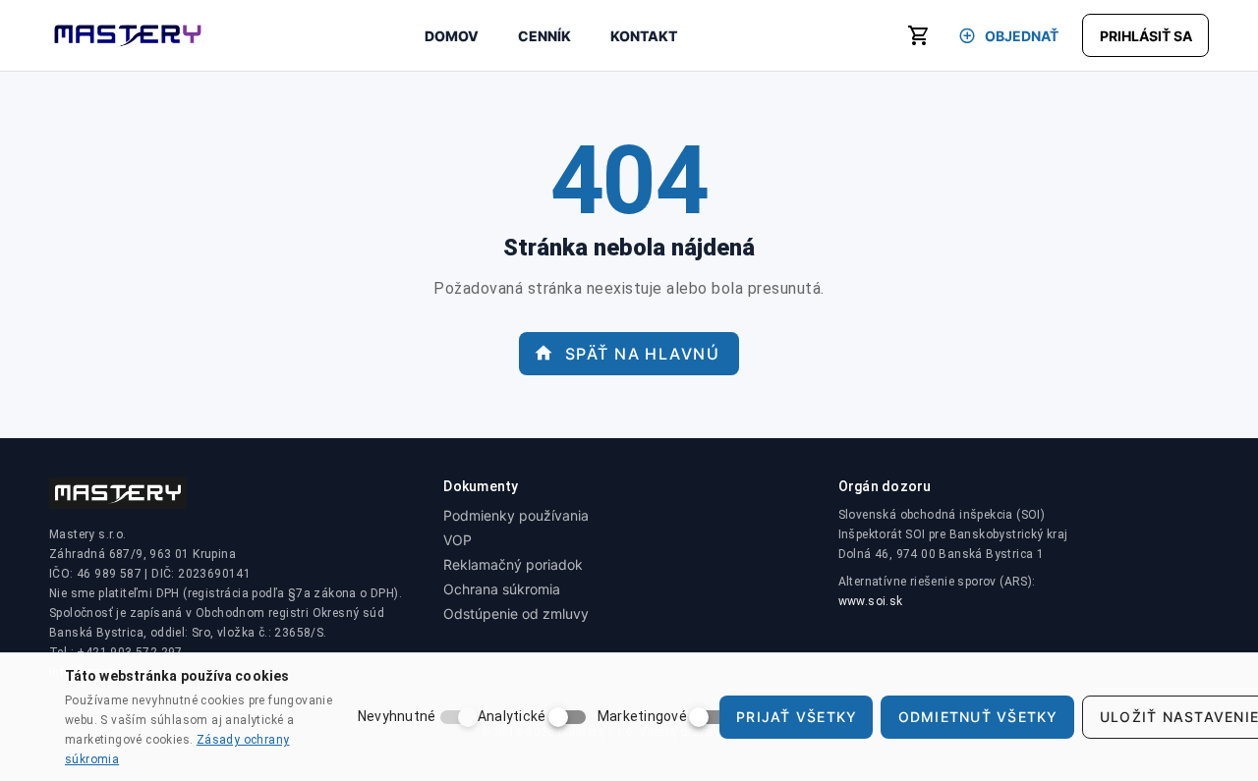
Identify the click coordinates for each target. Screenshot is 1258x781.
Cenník (544, 36)
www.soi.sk (870, 601)
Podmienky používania (516, 515)
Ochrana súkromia (501, 589)
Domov (452, 36)
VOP (457, 539)
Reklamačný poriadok (513, 564)
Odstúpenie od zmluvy (516, 613)
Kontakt (643, 36)
